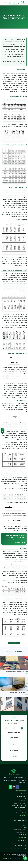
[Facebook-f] (17, 787)
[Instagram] (14, 787)
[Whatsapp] (10, 787)
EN (2, 431)
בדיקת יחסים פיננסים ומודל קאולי (19, 692)
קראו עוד (26, 673)
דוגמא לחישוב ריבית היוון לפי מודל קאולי (17, 671)
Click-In (4, 858)
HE (2, 429)
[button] (5, 3)
